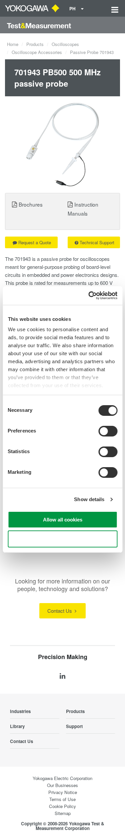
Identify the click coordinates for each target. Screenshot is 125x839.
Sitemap (63, 813)
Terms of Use (62, 799)
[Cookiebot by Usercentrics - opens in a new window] (89, 295)
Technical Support (97, 242)
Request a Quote (34, 242)
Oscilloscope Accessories (37, 52)
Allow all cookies (62, 519)
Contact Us (60, 610)
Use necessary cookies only (62, 539)
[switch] (107, 431)
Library (17, 726)
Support (74, 726)
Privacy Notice (62, 792)
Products (35, 44)
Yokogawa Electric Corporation (62, 778)
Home (12, 44)
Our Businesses (62, 785)
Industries (20, 711)
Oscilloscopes (65, 44)
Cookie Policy (62, 806)
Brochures (31, 204)
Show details (89, 499)
